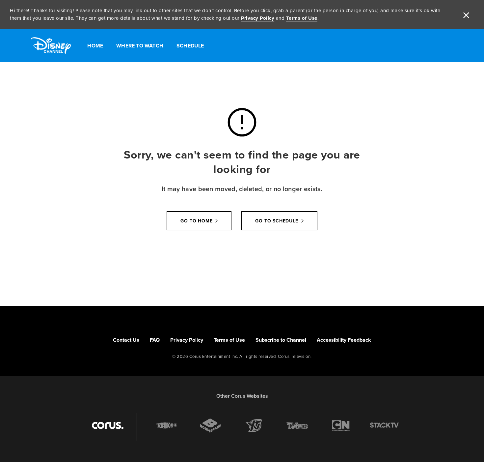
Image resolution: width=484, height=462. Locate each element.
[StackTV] (384, 425)
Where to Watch (139, 45)
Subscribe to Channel (280, 340)
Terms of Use (301, 18)
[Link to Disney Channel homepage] (51, 45)
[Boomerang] (210, 426)
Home (95, 45)
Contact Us (126, 340)
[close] (466, 14)
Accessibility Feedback (344, 340)
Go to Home (196, 220)
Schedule (190, 45)
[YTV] (254, 425)
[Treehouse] (297, 425)
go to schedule (276, 220)
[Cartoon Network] (341, 425)
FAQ (155, 340)
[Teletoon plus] (167, 425)
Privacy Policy (257, 18)
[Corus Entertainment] (107, 425)
